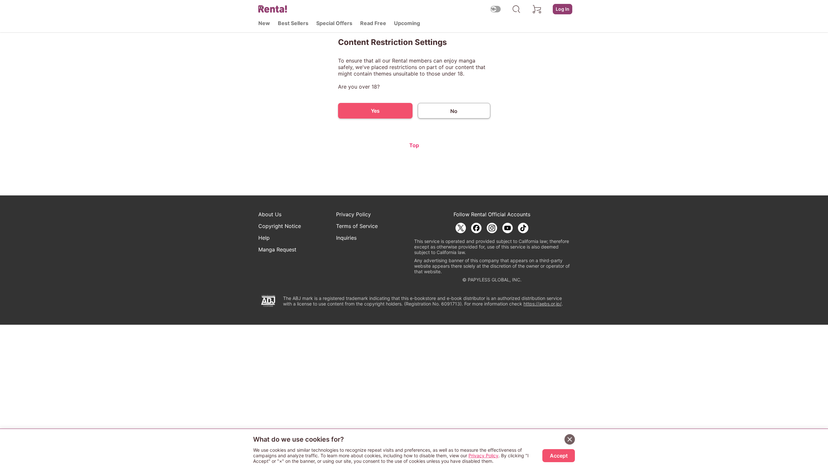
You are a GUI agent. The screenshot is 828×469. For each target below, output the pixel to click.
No (453, 111)
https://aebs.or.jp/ (542, 303)
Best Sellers (293, 23)
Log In (562, 9)
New (264, 23)
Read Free (373, 23)
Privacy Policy (353, 214)
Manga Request (277, 249)
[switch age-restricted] (495, 9)
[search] (516, 9)
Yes (375, 110)
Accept (559, 455)
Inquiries (346, 237)
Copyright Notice (279, 226)
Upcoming (407, 23)
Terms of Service (357, 226)
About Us (269, 214)
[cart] (537, 9)
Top (414, 145)
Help (264, 237)
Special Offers (334, 23)
